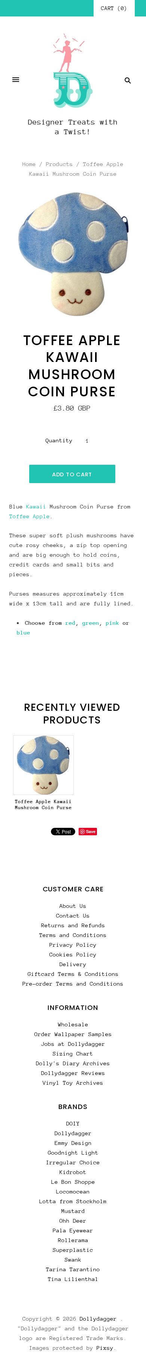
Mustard (73, 1211)
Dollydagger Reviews (73, 1073)
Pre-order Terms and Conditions (73, 983)
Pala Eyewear (73, 1230)
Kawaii (36, 506)
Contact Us (73, 915)
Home (29, 164)
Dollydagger (73, 1133)
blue (23, 632)
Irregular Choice (73, 1162)
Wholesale (73, 1024)
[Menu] (15, 80)
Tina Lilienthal (73, 1279)
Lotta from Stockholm (73, 1201)
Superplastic (73, 1250)
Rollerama (73, 1240)
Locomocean (73, 1191)
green (90, 623)
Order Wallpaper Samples (73, 1034)
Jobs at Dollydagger (73, 1044)
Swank (73, 1259)
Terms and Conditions (73, 935)
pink (112, 623)
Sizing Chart (73, 1053)
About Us (73, 906)
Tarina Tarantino (73, 1269)
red (71, 623)
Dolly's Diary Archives (73, 1063)
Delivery (73, 964)
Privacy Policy (73, 944)
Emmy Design (73, 1143)
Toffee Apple (29, 516)
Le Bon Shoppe (73, 1182)
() (114, 8)
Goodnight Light (73, 1152)
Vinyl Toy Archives (73, 1082)
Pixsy (105, 1348)
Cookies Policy (73, 954)
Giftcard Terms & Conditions (73, 974)
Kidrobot (73, 1172)
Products (59, 164)
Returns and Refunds (73, 925)
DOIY (73, 1123)
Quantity (59, 440)
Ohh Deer (73, 1220)
